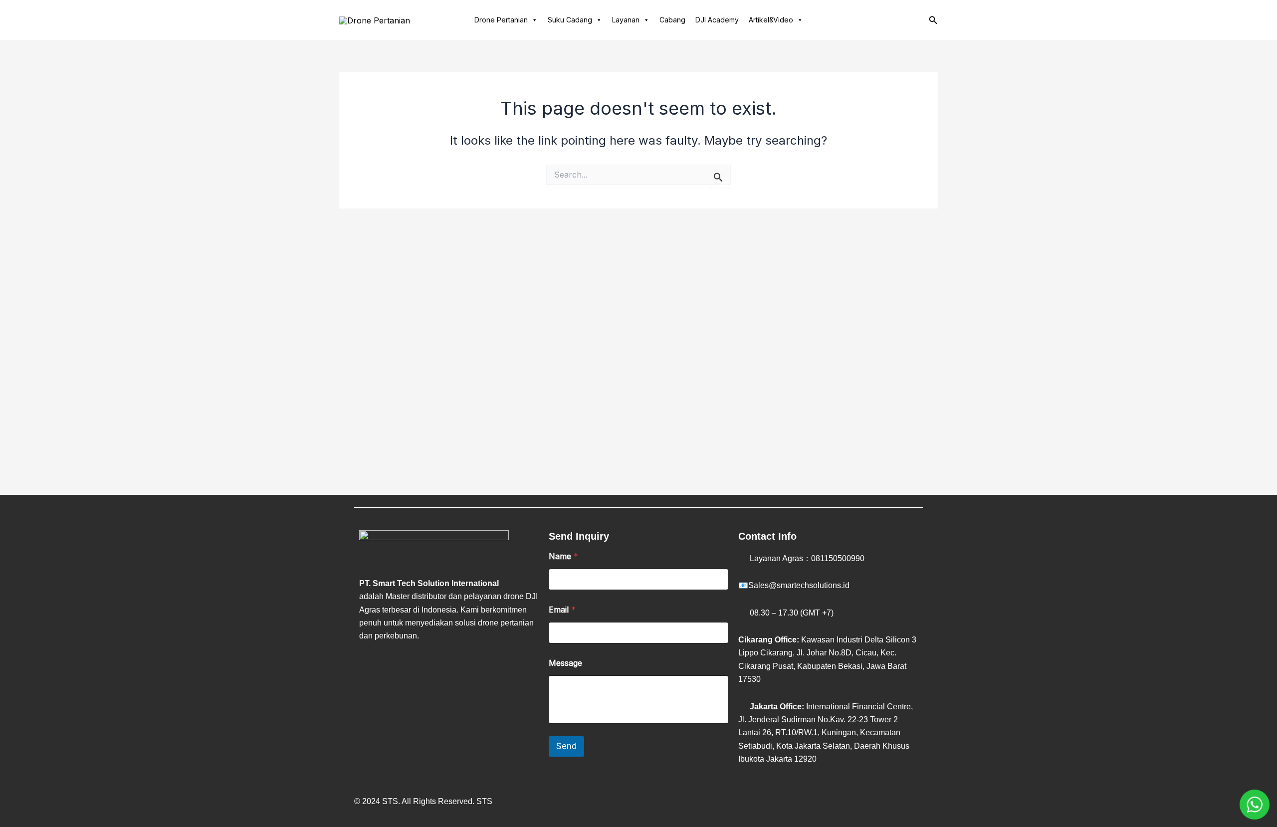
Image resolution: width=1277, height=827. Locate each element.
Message (565, 663)
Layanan (625, 19)
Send (566, 746)
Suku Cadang (570, 19)
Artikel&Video (771, 19)
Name (563, 556)
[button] (933, 20)
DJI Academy (717, 19)
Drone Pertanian (501, 19)
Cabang (672, 19)
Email (562, 610)
